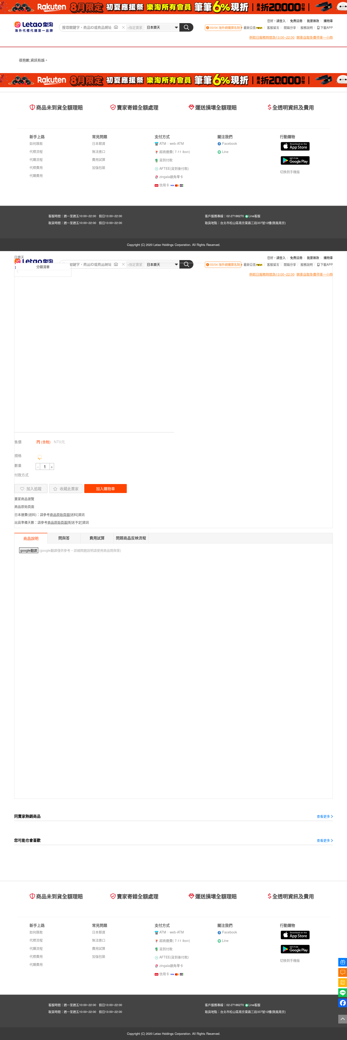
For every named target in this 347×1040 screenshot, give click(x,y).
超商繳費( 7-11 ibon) (174, 151)
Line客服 (254, 216)
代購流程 (36, 159)
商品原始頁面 (24, 506)
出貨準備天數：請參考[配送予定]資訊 (51, 522)
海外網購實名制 (229, 27)
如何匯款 (36, 143)
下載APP (326, 27)
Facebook (229, 143)
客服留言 (273, 27)
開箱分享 (290, 27)
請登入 (281, 20)
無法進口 (98, 151)
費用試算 (98, 159)
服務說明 (306, 27)
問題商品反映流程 (131, 538)
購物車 (328, 20)
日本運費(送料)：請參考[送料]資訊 (49, 514)
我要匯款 (313, 20)
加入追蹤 (34, 488)
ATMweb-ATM (171, 143)
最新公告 (250, 27)
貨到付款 (166, 159)
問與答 (64, 538)
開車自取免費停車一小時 (314, 37)
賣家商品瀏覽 (24, 498)
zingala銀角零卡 (171, 176)
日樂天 (19, 257)
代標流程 (36, 151)
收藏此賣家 (69, 488)
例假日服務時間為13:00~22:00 (272, 37)
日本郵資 (98, 143)
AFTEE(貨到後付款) (174, 168)
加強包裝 (98, 167)
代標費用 (36, 167)
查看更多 (323, 816)
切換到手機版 (290, 171)
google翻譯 (28, 550)
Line (225, 151)
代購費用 (36, 175)
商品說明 (30, 538)
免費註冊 (296, 20)
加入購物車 (105, 488)
